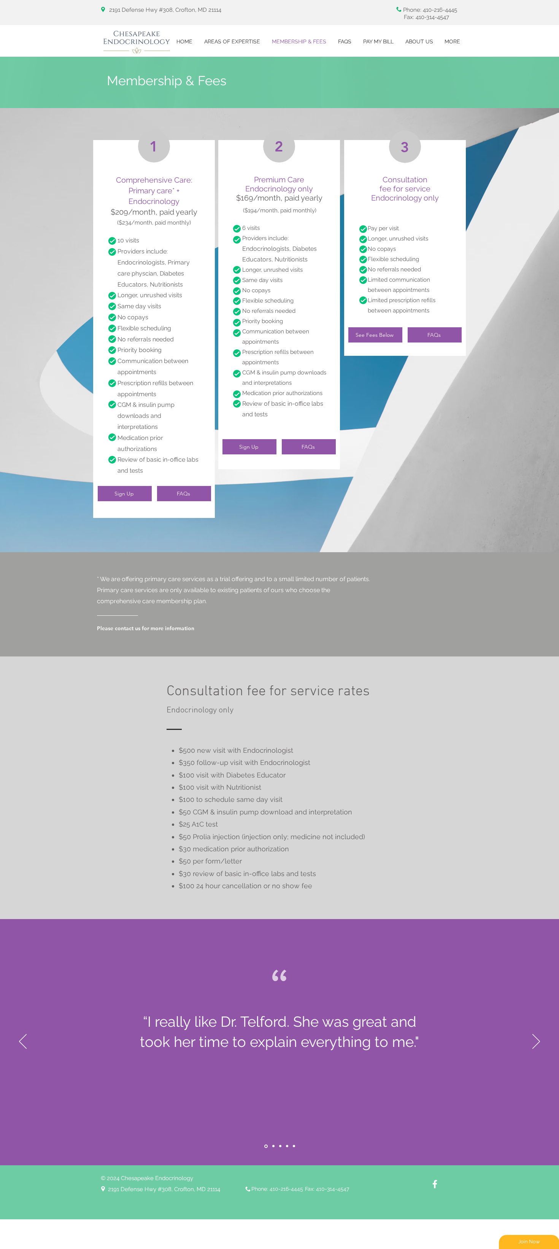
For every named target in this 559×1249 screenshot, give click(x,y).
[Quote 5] (294, 1146)
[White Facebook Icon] (434, 1184)
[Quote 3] (280, 1146)
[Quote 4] (287, 1146)
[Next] (536, 1042)
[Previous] (23, 1042)
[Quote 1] (265, 1146)
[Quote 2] (273, 1146)
